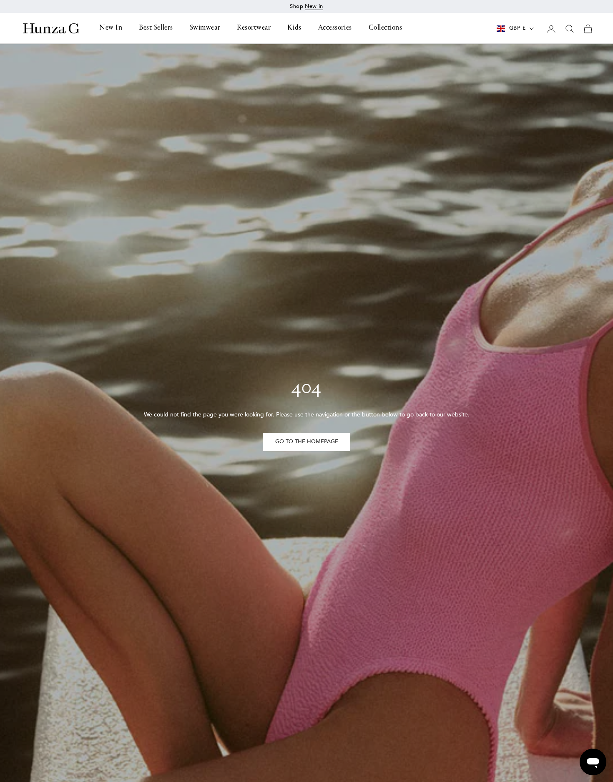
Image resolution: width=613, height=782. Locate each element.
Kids (294, 28)
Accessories (335, 28)
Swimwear (205, 28)
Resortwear (254, 28)
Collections (385, 28)
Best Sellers (156, 28)
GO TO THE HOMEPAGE (306, 441)
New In (110, 28)
